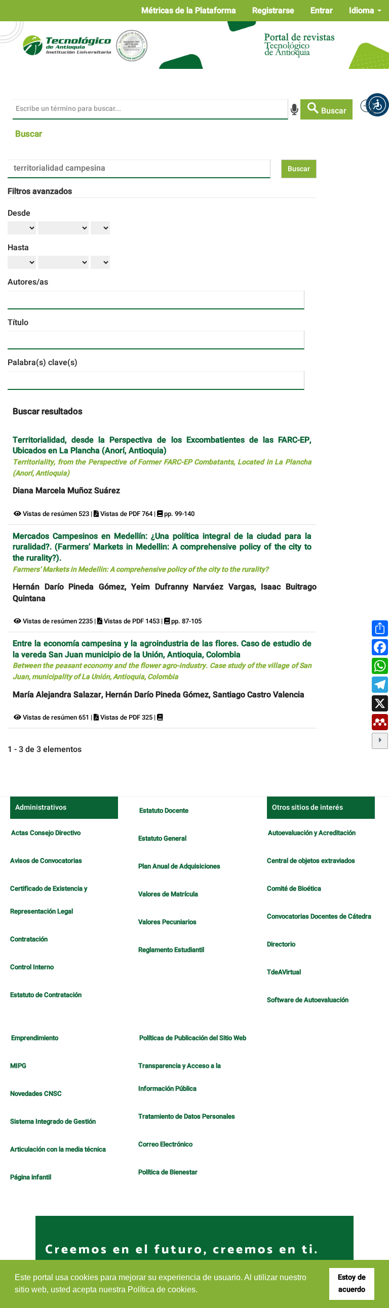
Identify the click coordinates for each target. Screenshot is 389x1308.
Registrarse (273, 11)
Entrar (321, 11)
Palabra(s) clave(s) (42, 362)
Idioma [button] (362, 11)
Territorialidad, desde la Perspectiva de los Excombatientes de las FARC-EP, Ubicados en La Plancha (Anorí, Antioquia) (162, 456)
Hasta (18, 247)
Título (18, 322)
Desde (19, 213)
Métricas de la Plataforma (188, 11)
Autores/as (28, 282)
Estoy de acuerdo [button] (352, 1283)
